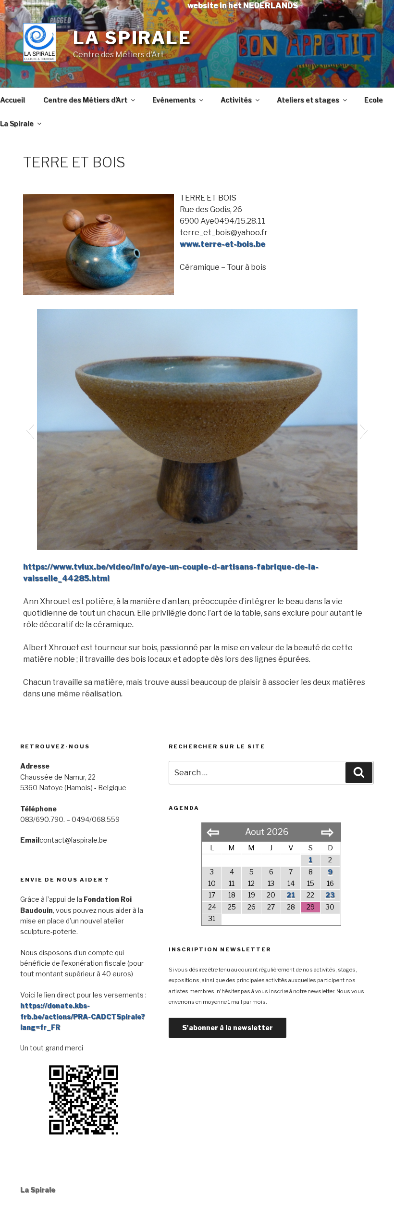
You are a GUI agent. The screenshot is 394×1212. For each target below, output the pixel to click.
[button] (30, 429)
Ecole (373, 100)
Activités (236, 100)
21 (290, 895)
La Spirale (132, 38)
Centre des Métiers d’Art (85, 100)
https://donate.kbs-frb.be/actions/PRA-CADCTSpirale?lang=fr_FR (82, 1016)
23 (330, 895)
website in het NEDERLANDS (242, 5)
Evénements (174, 100)
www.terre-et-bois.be (222, 244)
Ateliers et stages (308, 100)
